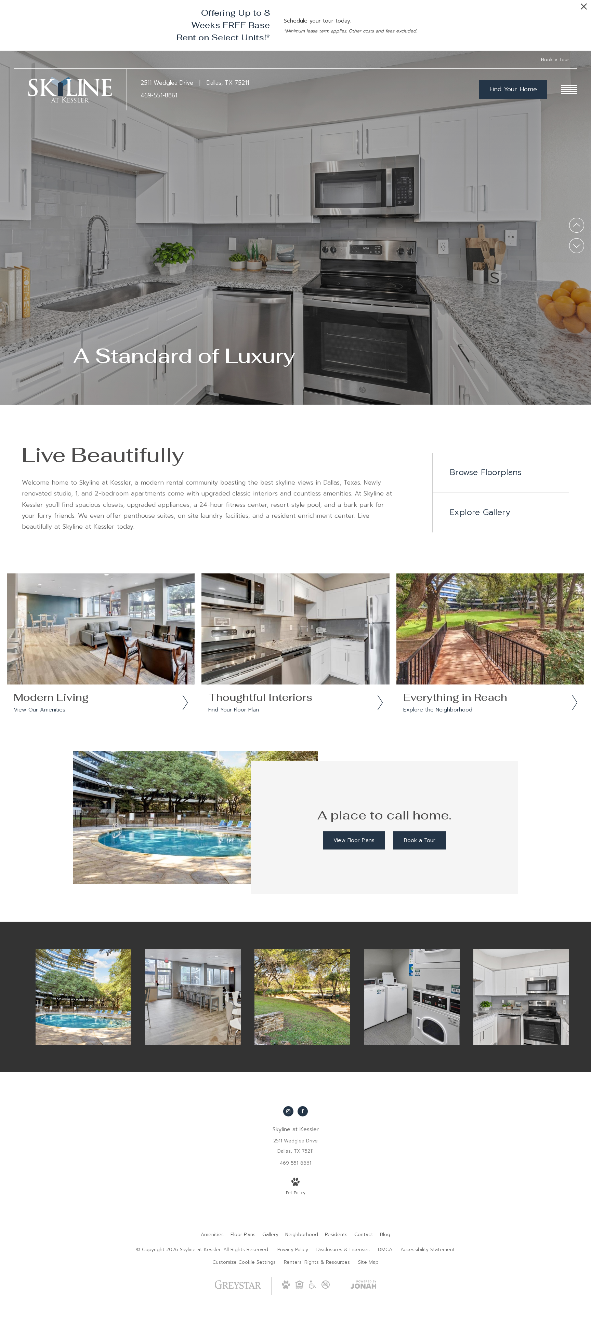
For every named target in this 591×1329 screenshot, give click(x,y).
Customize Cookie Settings (244, 1262)
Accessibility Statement (427, 1249)
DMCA (385, 1249)
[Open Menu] (569, 89)
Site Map (368, 1262)
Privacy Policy (292, 1249)
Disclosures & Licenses (343, 1249)
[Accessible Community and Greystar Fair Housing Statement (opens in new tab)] (312, 1287)
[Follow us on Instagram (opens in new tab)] (288, 1111)
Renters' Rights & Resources (317, 1262)
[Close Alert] (584, 8)
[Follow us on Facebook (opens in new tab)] (303, 1111)
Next (576, 245)
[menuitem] (212, 1235)
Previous (576, 225)
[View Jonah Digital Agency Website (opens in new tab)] (364, 1285)
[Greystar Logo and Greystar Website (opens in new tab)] (238, 1289)
